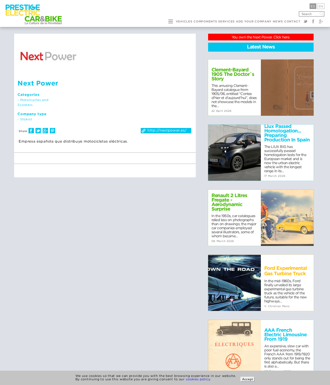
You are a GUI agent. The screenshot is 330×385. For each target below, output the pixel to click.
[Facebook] (313, 21)
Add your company (253, 21)
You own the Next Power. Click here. (261, 37)
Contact (292, 21)
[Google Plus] (321, 21)
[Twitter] (305, 21)
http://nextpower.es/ (167, 130)
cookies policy (198, 379)
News (278, 21)
